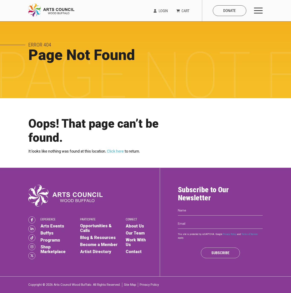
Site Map (130, 285)
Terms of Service (250, 234)
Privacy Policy (229, 234)
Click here (115, 151)
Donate (229, 10)
